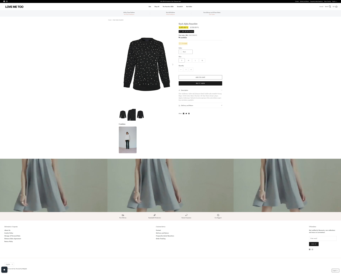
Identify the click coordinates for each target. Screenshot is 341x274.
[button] (335, 270)
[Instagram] (172, 148)
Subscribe (170, 143)
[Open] (4, 270)
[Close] (188, 120)
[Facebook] (169, 148)
